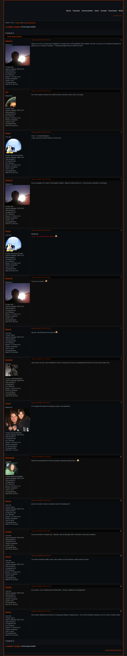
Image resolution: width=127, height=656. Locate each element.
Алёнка (8, 403)
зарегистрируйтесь (30, 22)
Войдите (18, 22)
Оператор (8, 41)
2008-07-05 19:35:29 (44, 500)
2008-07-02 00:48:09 (44, 456)
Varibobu (8, 532)
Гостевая (104, 10)
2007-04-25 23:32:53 (44, 40)
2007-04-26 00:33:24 (44, 179)
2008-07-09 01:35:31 (44, 611)
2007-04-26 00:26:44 (44, 132)
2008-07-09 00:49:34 (44, 555)
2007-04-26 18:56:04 (44, 277)
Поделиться (34, 40)
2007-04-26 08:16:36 (44, 230)
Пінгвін (7, 133)
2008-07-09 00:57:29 (44, 586)
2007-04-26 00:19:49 (44, 91)
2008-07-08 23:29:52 (44, 531)
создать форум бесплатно (113, 650)
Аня (6, 92)
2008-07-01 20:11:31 (44, 402)
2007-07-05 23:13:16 (44, 328)
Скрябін (9, 27)
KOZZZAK (8, 360)
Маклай (8, 329)
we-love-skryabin (87, 10)
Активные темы (118, 15)
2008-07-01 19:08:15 (44, 359)
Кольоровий (9, 458)
